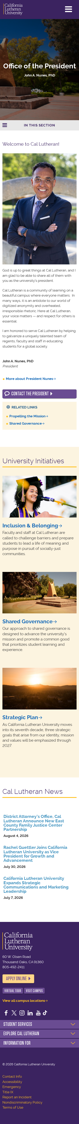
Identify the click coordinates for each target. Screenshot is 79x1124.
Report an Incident (17, 1097)
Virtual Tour (12, 991)
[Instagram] (22, 1013)
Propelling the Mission (27, 416)
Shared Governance (25, 423)
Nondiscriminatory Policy (22, 1102)
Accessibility (12, 1082)
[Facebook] (6, 1013)
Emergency (11, 1087)
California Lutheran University (13, 9)
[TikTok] (45, 1013)
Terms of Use (12, 1107)
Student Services (17, 1024)
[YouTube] (38, 1013)
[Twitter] (14, 1013)
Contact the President (30, 394)
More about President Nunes (29, 379)
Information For (17, 1043)
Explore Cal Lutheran (21, 1033)
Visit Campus (34, 991)
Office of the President (39, 66)
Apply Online (16, 978)
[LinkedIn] (30, 1013)
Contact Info (12, 1076)
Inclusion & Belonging (30, 526)
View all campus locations (23, 1001)
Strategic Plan (20, 717)
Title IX (7, 1092)
